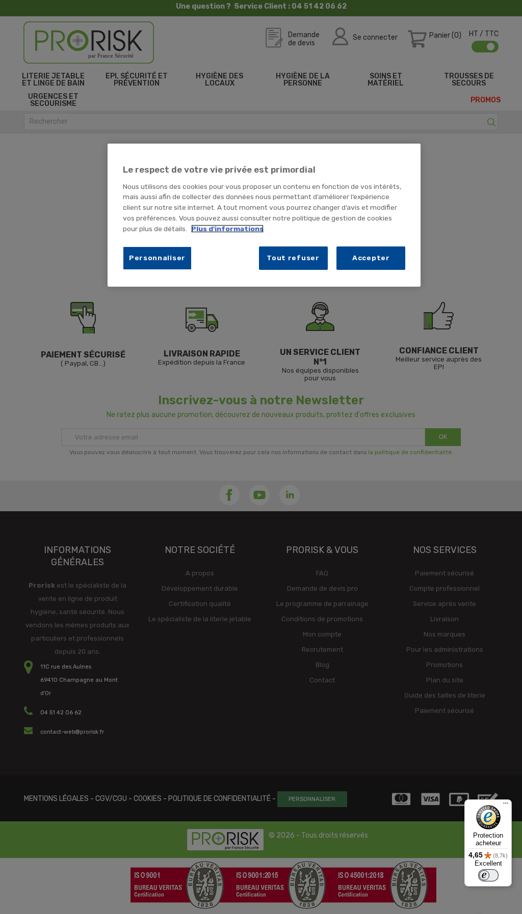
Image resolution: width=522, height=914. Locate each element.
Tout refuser (293, 258)
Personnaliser (157, 258)
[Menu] (506, 805)
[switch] (488, 875)
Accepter (371, 258)
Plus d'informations (227, 229)
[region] (264, 215)
